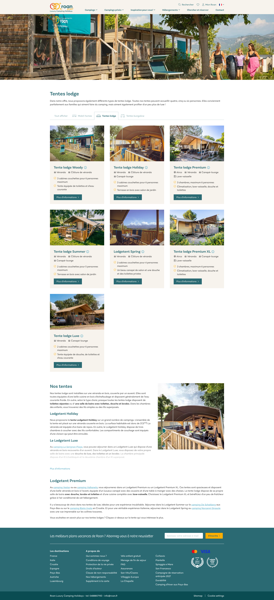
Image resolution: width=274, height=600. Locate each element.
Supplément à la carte (97, 581)
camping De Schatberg (203, 504)
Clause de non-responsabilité (101, 572)
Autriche (54, 576)
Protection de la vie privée (100, 564)
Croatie (54, 564)
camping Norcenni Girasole (206, 508)
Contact (220, 9)
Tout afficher (61, 115)
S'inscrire (213, 535)
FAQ (123, 564)
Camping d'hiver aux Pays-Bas (172, 584)
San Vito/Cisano (129, 572)
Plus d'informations (67, 197)
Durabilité (161, 580)
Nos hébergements (96, 576)
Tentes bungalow (135, 115)
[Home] (53, 18)
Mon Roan (210, 4)
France (53, 555)
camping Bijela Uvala (81, 508)
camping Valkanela (87, 487)
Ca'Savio (160, 555)
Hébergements (170, 9)
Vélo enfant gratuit (131, 555)
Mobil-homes (85, 115)
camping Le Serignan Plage (67, 446)
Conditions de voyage (97, 560)
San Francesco (163, 568)
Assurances (127, 568)
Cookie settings (216, 596)
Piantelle (160, 560)
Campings (90, 9)
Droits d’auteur (94, 568)
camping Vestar (61, 487)
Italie (52, 560)
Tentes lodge (109, 115)
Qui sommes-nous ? (96, 555)
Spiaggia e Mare (164, 564)
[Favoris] (198, 4)
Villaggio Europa (130, 576)
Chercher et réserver (197, 9)
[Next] (101, 143)
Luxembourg (56, 581)
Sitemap (198, 596)
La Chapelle (127, 581)
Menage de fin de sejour (133, 560)
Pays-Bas (55, 572)
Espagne (54, 568)
